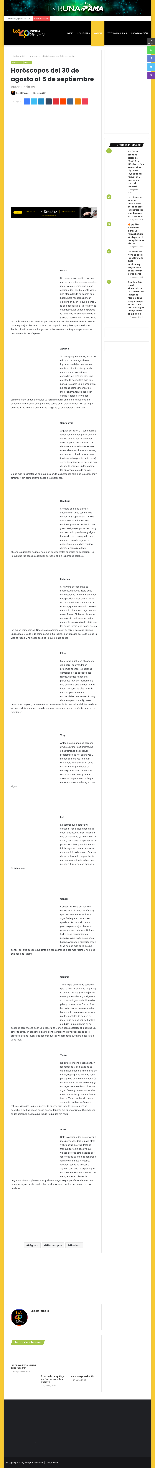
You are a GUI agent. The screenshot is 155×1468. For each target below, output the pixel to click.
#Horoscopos (54, 1245)
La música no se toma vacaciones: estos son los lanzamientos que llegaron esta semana (135, 207)
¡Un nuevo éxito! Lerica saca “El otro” (23, 1366)
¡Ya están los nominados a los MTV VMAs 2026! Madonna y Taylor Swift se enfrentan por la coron (135, 262)
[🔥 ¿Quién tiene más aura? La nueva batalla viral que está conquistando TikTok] (117, 231)
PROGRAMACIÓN (139, 33)
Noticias (98, 33)
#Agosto (33, 1245)
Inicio (15, 56)
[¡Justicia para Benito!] (84, 1360)
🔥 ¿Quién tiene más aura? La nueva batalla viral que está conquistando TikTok (136, 234)
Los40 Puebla (22, 93)
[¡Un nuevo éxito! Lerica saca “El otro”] (24, 1355)
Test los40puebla (117, 33)
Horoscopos (17, 62)
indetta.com (52, 1462)
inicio (70, 33)
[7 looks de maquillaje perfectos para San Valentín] (54, 1360)
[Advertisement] (54, 243)
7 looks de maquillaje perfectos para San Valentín (52, 1379)
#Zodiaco (74, 1245)
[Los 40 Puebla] (29, 33)
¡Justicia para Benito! (83, 1376)
